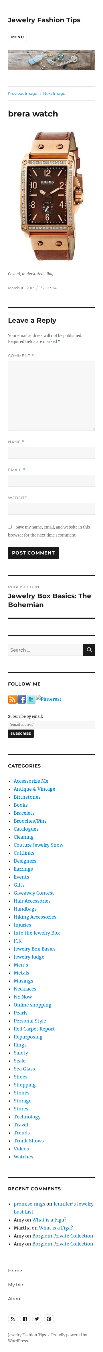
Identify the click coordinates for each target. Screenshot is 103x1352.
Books (21, 805)
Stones (21, 1093)
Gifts (19, 885)
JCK (18, 941)
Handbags (25, 909)
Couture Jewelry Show (38, 845)
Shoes (20, 1077)
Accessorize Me (31, 781)
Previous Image (22, 93)
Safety (21, 1053)
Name (16, 441)
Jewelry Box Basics (35, 949)
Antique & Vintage (34, 789)
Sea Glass (24, 1069)
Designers (25, 861)
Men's (21, 965)
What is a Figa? (49, 1220)
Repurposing (28, 1037)
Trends (22, 1133)
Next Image (54, 93)
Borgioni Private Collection (62, 1236)
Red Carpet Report (34, 1029)
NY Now (23, 997)
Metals (21, 973)
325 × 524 (48, 288)
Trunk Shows (29, 1141)
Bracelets (24, 813)
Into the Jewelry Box (37, 933)
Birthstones (27, 797)
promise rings (29, 1204)
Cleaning (24, 837)
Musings (23, 981)
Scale (19, 1061)
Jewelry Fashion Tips (44, 20)
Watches (23, 1157)
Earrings (23, 869)
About (15, 1298)
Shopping (25, 1085)
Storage (22, 1101)
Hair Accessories (32, 901)
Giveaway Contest (34, 893)
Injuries (22, 925)
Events (21, 877)
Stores (21, 1109)
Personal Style (30, 1021)
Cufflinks (24, 853)
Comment (21, 355)
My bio (15, 1284)
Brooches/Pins (30, 821)
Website (17, 497)
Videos (21, 1149)
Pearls (20, 1013)
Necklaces (25, 989)
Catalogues (26, 829)
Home (15, 1270)
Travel (21, 1125)
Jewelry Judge (29, 957)
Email (16, 469)
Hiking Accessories (35, 917)
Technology (27, 1117)
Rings (20, 1045)
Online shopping (33, 1005)
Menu (17, 37)
